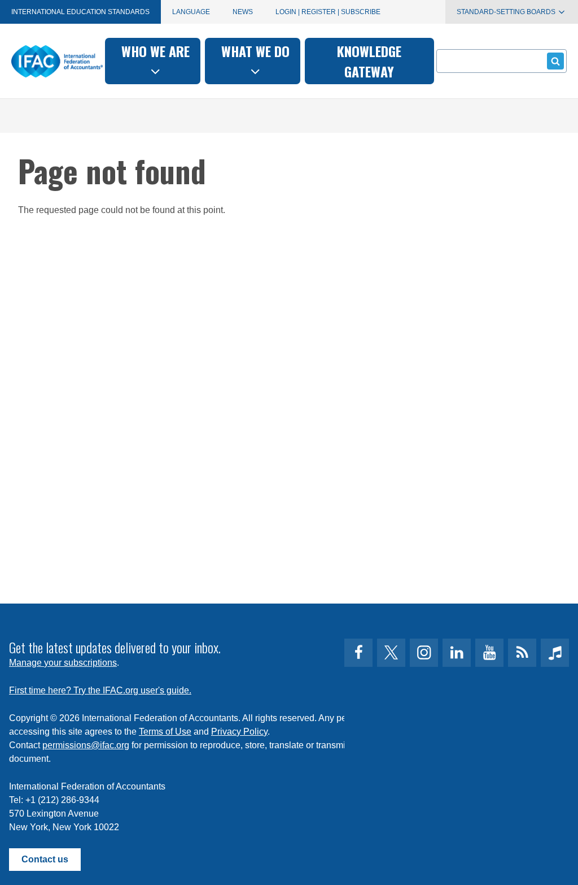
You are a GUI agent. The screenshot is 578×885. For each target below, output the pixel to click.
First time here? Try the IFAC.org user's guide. (100, 690)
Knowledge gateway (369, 61)
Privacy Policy (239, 731)
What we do (255, 51)
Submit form (555, 61)
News (243, 12)
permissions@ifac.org (85, 745)
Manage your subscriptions (63, 662)
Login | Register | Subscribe (327, 12)
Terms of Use (165, 731)
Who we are (155, 51)
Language (191, 12)
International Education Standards (80, 12)
